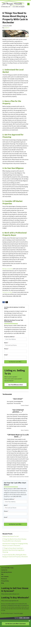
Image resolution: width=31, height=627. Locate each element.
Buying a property (7, 269)
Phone (6, 349)
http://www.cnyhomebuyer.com (10, 594)
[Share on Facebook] (3, 302)
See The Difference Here (15, 385)
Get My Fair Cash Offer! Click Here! (15, 624)
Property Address (9, 337)
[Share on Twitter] (7, 302)
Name (6, 343)
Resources (4, 579)
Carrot (21, 613)
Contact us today (7, 292)
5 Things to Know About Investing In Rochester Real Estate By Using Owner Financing (13, 550)
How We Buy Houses (6, 572)
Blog (2, 583)
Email (6, 355)
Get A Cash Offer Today (7, 568)
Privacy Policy (5, 581)
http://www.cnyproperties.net (9, 601)
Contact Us (4, 570)
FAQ (2, 574)
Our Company (4, 576)
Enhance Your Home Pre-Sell (10, 536)
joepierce (6, 28)
